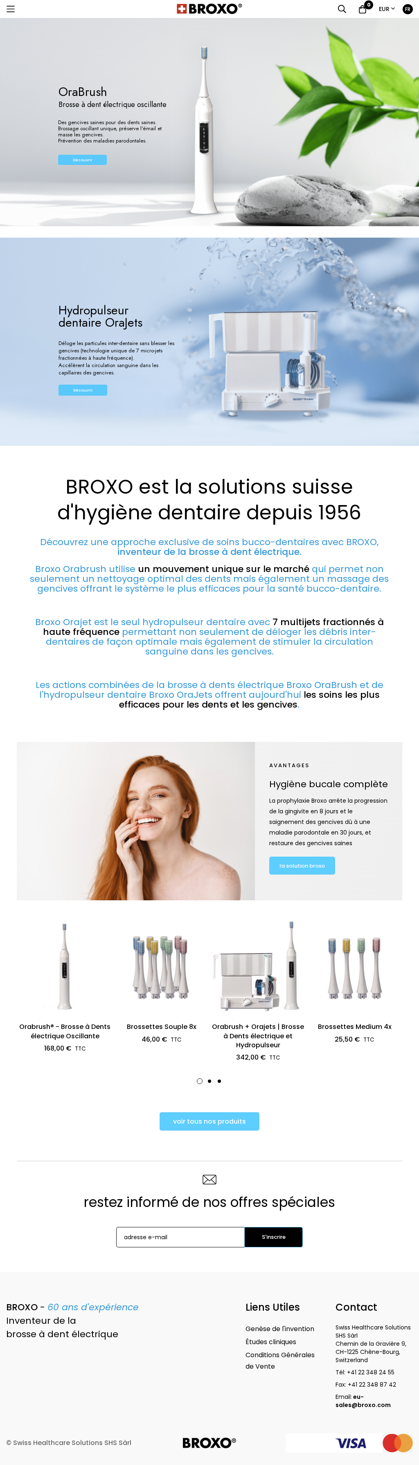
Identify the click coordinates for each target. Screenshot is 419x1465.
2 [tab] (209, 1081)
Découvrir (82, 160)
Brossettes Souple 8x (161, 1026)
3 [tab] (219, 1081)
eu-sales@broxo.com (364, 1401)
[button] (387, 9)
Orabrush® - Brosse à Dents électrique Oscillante (64, 1031)
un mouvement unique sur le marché (223, 569)
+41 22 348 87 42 (372, 1384)
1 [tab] (200, 1081)
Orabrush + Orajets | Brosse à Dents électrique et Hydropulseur (258, 1036)
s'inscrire (274, 1237)
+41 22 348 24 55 (370, 1372)
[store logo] (209, 9)
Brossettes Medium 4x (355, 1026)
